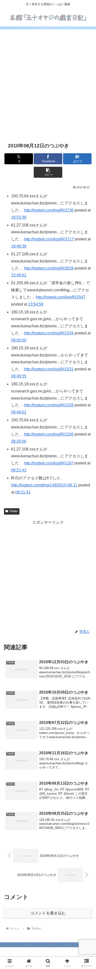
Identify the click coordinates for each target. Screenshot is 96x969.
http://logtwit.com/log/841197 (48, 463)
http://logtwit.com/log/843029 (49, 268)
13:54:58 (35, 304)
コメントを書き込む (48, 913)
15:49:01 (18, 275)
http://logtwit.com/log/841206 (49, 434)
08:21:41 (23, 492)
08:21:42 (18, 470)
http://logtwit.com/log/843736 (49, 210)
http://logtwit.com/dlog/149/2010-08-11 (44, 485)
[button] (48, 172)
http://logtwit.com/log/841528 (49, 405)
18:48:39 (18, 246)
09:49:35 (18, 376)
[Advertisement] (48, 85)
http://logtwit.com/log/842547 (60, 297)
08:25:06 (18, 441)
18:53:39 (18, 217)
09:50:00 (18, 340)
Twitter (13, 511)
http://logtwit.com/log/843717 (49, 239)
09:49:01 (18, 412)
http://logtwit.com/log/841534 (49, 333)
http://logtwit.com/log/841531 (49, 369)
